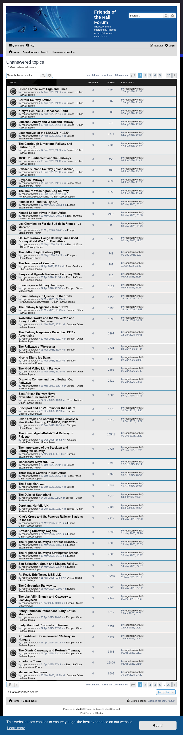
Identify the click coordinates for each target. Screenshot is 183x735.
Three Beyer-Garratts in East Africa (42, 473)
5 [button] (160, 75)
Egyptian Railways (31, 180)
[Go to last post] (142, 88)
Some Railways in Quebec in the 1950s (45, 296)
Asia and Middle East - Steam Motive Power (47, 441)
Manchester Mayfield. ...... (36, 462)
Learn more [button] (16, 728)
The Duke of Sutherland (35, 494)
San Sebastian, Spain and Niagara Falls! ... (48, 563)
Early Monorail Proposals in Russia (43, 625)
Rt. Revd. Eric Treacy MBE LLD (40, 574)
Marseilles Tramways (33, 672)
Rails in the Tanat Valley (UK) (38, 202)
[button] (133, 75)
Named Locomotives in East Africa (42, 212)
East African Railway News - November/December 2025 (38, 395)
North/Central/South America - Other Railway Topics (47, 196)
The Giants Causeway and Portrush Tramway (49, 650)
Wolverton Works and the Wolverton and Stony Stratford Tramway (46, 319)
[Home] (50, 22)
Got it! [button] (158, 725)
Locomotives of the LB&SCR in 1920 (44, 132)
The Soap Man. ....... (32, 483)
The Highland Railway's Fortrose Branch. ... (49, 542)
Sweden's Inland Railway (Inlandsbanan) (46, 169)
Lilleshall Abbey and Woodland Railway (46, 122)
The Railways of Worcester (37, 346)
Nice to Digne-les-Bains (35, 357)
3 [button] (150, 75)
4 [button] (155, 75)
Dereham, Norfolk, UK (33, 505)
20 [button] (168, 75)
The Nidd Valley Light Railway (39, 368)
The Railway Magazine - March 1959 (43, 307)
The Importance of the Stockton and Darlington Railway (43, 449)
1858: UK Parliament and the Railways (45, 158)
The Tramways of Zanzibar (37, 263)
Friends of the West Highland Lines (43, 89)
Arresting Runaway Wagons (38, 531)
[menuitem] (30, 45)
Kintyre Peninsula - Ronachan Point (43, 111)
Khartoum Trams (30, 661)
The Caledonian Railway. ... (37, 585)
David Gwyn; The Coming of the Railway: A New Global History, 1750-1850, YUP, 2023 (48, 420)
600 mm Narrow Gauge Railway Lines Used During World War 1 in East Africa (48, 239)
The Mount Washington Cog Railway (44, 191)
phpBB (79, 709)
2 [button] (145, 75)
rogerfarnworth (30, 92)
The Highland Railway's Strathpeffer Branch (49, 552)
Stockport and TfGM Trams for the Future (47, 408)
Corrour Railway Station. (35, 100)
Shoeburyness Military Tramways (41, 285)
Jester (100, 713)
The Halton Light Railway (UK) (39, 252)
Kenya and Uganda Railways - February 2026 (49, 274)
